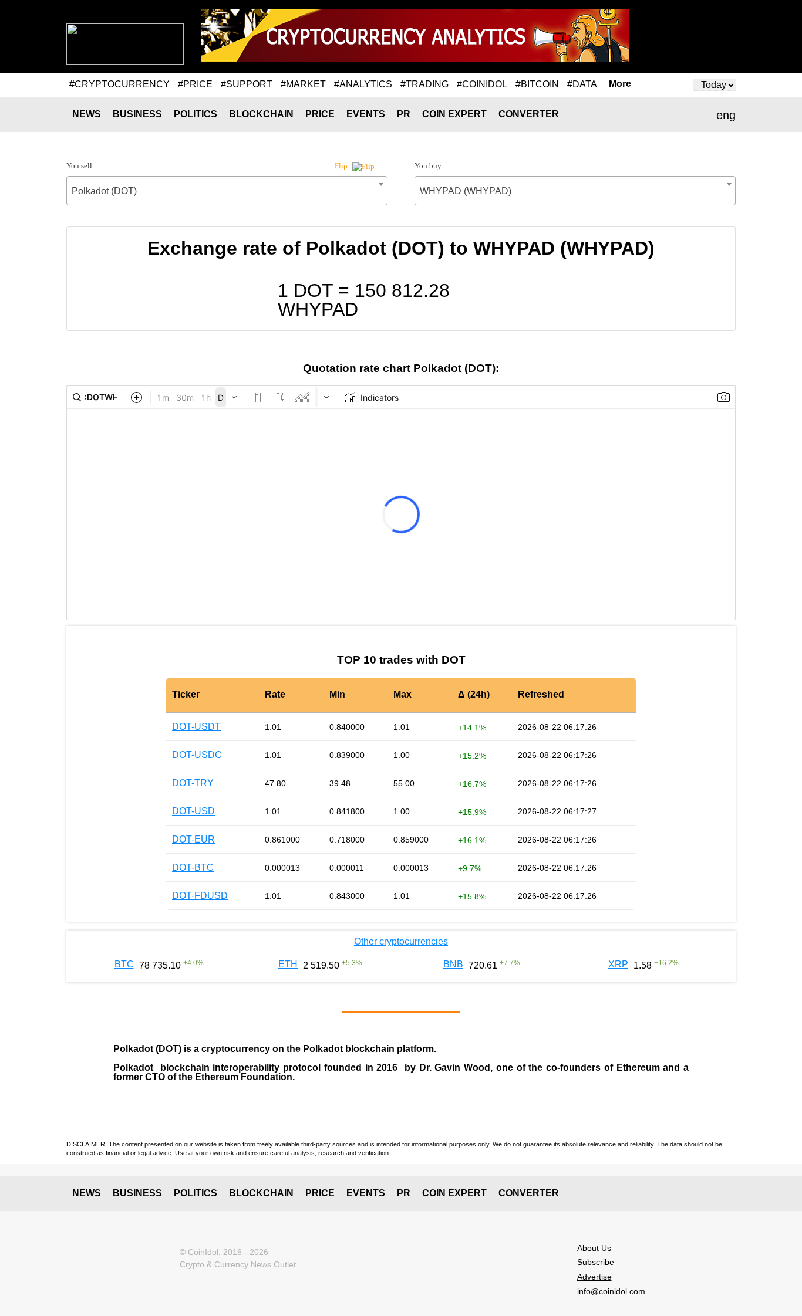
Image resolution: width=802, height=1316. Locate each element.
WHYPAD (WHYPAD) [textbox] (465, 191)
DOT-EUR (193, 839)
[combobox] (226, 190)
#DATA (582, 84)
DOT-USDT (196, 727)
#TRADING (424, 84)
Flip (342, 165)
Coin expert (454, 114)
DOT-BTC (193, 867)
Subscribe (595, 1262)
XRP (618, 964)
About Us (594, 1247)
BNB (453, 964)
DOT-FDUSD (200, 896)
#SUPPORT (246, 84)
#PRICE (195, 84)
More (620, 84)
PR (403, 114)
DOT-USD (193, 811)
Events (365, 114)
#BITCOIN (537, 84)
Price (320, 114)
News (86, 114)
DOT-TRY (193, 783)
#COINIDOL (482, 84)
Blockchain (261, 114)
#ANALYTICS (363, 84)
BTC (124, 964)
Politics (195, 114)
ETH (288, 964)
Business (137, 114)
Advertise (594, 1276)
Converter (528, 114)
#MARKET (303, 84)
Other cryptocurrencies (401, 941)
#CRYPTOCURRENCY (119, 84)
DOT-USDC (197, 755)
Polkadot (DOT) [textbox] (104, 191)
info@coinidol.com (611, 1291)
